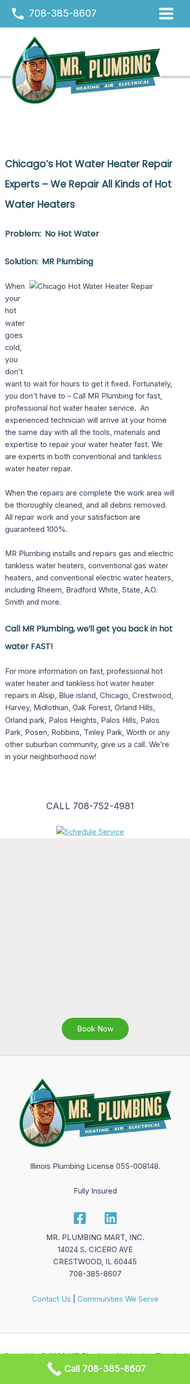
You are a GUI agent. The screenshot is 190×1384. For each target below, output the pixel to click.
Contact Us (51, 1299)
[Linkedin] (110, 1218)
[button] (95, 1029)
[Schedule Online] (90, 831)
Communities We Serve (118, 1299)
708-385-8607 (63, 13)
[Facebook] (79, 1218)
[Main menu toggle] (166, 13)
